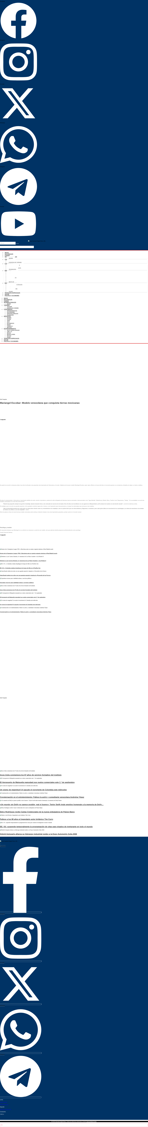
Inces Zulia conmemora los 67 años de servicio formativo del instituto (18, 590)
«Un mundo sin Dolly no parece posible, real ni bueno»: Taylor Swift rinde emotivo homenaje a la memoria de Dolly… (52, 804)
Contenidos (8, 309)
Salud (7, 294)
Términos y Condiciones (5, 1109)
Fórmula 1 (10, 326)
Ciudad (7, 255)
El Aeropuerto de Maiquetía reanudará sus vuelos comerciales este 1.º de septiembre (22, 597)
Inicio (7, 252)
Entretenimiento (10, 328)
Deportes (7, 316)
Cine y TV (9, 331)
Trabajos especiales (12, 292)
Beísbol (9, 317)
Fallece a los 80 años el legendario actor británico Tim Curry (26, 819)
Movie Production (4, 1104)
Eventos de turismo (15, 262)
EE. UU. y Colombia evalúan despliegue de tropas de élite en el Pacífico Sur (20, 568)
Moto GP (11, 281)
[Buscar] (17, 243)
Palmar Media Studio (91, 1121)
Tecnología (12, 269)
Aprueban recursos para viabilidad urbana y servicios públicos (17, 582)
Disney (11, 291)
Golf (8, 321)
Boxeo (9, 324)
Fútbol (9, 319)
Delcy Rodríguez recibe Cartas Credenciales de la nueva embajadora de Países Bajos (37, 812)
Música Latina (11, 334)
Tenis (8, 320)
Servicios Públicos (12, 313)
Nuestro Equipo (3, 1102)
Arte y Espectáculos (13, 330)
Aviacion (9, 306)
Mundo (11, 258)
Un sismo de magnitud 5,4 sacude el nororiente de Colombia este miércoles (20, 604)
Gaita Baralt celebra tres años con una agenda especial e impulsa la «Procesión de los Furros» (25, 575)
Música (9, 333)
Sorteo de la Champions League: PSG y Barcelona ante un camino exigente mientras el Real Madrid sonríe (28, 553)
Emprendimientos (12, 310)
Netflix (9, 335)
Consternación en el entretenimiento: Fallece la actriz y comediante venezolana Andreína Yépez (25, 612)
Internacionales (10, 302)
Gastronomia (11, 312)
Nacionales (9, 254)
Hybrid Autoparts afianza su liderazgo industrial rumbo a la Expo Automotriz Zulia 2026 (38, 834)
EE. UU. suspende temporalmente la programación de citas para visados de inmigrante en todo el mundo (46, 827)
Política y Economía (12, 295)
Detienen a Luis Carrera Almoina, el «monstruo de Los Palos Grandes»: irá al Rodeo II (23, 560)
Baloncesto (10, 323)
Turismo (7, 305)
